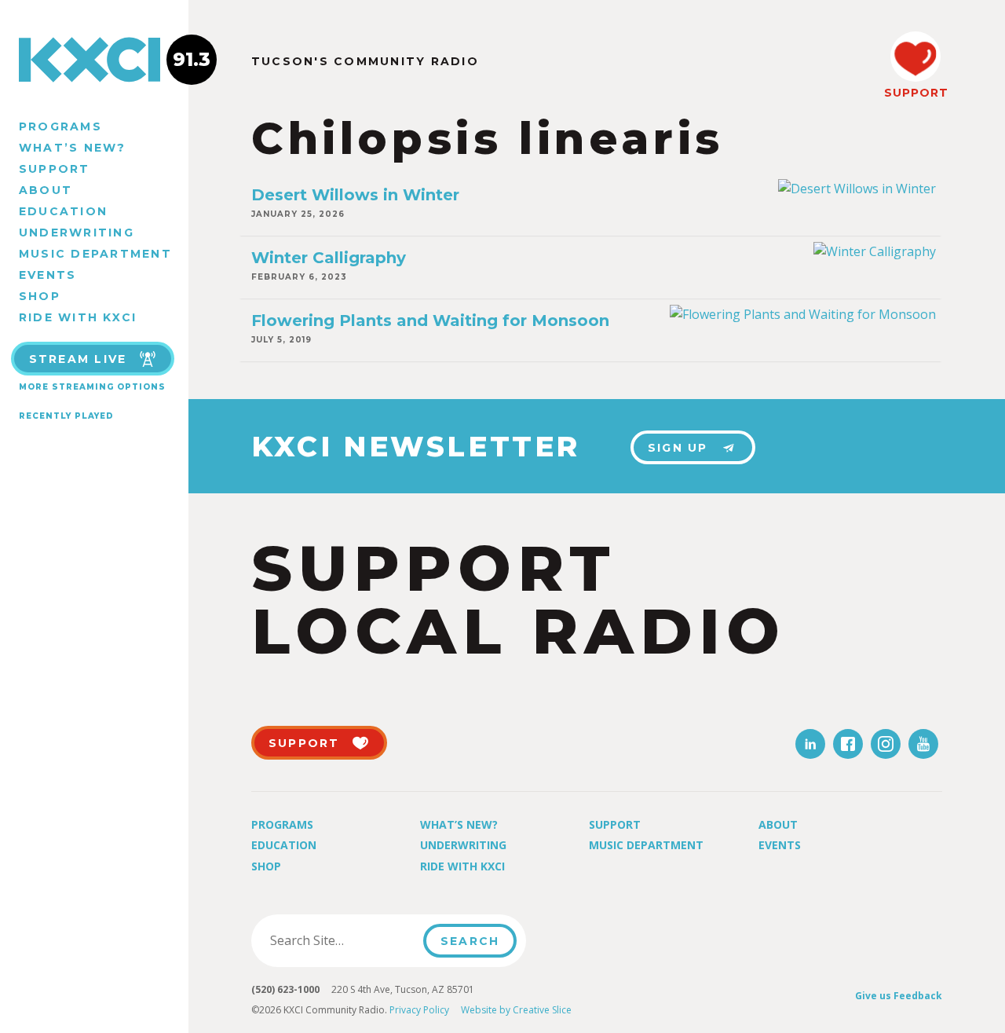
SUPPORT (915, 93)
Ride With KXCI (78, 317)
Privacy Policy (419, 1010)
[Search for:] (342, 940)
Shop (39, 296)
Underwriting (76, 232)
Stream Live (78, 359)
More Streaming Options (92, 387)
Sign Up (678, 448)
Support (54, 169)
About (45, 190)
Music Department (95, 254)
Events (47, 275)
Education (63, 211)
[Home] (94, 59)
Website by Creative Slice (516, 1010)
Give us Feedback (898, 995)
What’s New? (72, 148)
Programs (60, 126)
